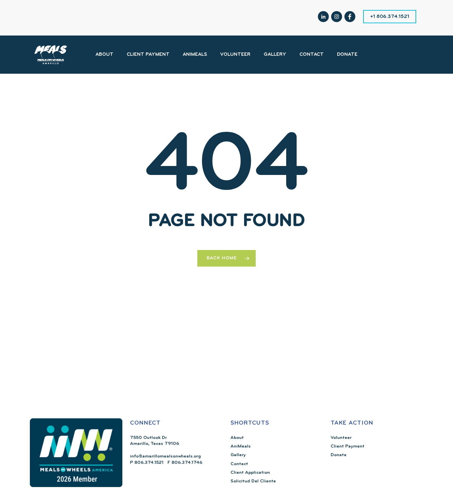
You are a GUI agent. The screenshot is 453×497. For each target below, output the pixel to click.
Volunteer (341, 437)
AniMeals (240, 446)
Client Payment (347, 446)
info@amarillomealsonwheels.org (165, 456)
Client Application (250, 472)
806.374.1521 (148, 462)
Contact (239, 463)
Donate (339, 455)
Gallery (238, 455)
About (237, 437)
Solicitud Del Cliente (253, 481)
